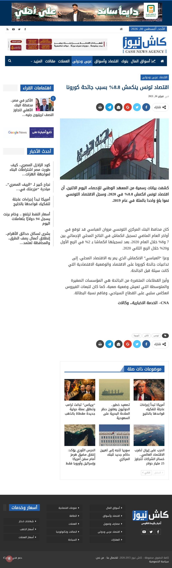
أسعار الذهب (27, 529)
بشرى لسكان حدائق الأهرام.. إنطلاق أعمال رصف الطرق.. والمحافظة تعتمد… (28, 238)
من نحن (100, 557)
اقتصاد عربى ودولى (154, 77)
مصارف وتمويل (111, 524)
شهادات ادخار (26, 521)
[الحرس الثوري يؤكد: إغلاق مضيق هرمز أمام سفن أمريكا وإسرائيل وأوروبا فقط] (79, 435)
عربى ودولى (82, 61)
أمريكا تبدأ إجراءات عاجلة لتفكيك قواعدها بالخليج (31, 201)
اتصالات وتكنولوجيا (66, 531)
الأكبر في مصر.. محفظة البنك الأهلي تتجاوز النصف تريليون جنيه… (32, 107)
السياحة (72, 539)
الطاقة (73, 516)
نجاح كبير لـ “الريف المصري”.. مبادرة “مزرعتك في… (28, 186)
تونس (156, 336)
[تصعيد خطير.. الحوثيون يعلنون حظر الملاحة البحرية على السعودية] (114, 390)
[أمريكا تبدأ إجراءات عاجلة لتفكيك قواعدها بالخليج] (149, 390)
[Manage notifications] (9, 558)
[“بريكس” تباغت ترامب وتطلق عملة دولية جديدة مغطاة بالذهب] (79, 390)
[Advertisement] (114, 213)
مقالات (50, 61)
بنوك (124, 61)
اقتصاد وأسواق (106, 61)
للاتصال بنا (112, 557)
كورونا (136, 336)
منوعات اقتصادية (68, 508)
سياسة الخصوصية (159, 561)
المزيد (38, 61)
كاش (146, 336)
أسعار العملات (26, 537)
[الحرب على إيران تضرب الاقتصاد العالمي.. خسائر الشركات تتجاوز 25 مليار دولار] (149, 435)
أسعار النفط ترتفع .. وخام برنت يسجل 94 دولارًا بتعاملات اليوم (26, 219)
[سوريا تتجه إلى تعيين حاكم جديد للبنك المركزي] (114, 435)
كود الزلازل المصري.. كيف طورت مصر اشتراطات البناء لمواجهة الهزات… (30, 169)
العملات (64, 61)
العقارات (115, 539)
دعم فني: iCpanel (12, 557)
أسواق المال (140, 61)
